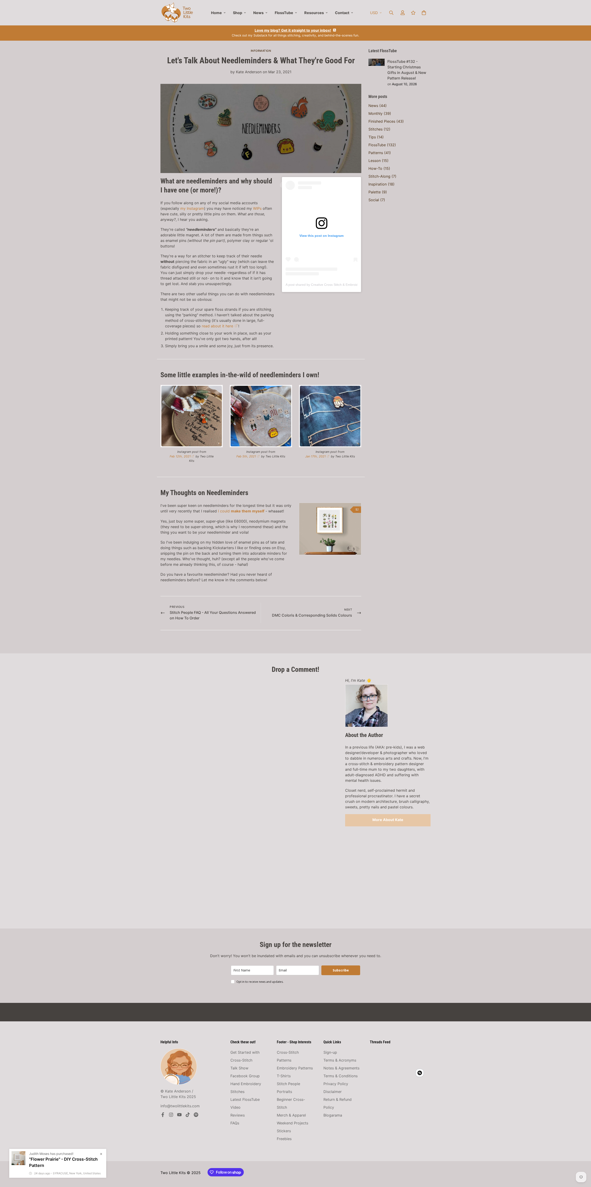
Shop (237, 12)
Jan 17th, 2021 (315, 456)
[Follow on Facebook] (163, 1114)
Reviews (237, 1115)
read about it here (217, 326)
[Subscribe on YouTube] (179, 1114)
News (258, 12)
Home (216, 12)
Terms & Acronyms (339, 1060)
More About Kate (387, 819)
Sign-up (330, 1052)
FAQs (234, 1123)
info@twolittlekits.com (180, 1106)
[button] (424, 12)
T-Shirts (284, 1076)
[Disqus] (249, 735)
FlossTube (284, 12)
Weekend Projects (292, 1123)
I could (241, 511)
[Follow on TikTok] (188, 1114)
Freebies (284, 1138)
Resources (314, 12)
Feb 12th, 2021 (180, 456)
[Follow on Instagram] (171, 1114)
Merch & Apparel (291, 1115)
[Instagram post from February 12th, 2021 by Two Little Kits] (191, 416)
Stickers (284, 1131)
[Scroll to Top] (582, 1162)
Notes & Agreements (341, 1068)
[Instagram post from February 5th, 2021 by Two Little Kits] (261, 416)
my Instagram (192, 208)
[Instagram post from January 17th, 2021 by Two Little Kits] (330, 416)
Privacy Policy (335, 1083)
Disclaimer (332, 1091)
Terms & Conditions (340, 1076)
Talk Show (239, 1068)
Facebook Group (245, 1076)
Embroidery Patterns (295, 1068)
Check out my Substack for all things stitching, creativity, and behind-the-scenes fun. (295, 32)
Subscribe (341, 970)
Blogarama (332, 1115)
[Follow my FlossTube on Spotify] (196, 1114)
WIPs (257, 208)
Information (261, 50)
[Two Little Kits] (177, 12)
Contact (342, 12)
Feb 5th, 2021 (246, 456)
